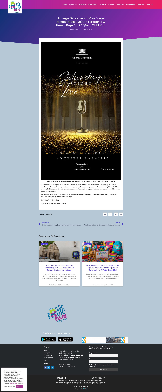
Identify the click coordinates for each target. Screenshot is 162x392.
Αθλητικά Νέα (130, 4)
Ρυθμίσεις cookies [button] (9, 386)
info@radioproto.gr (65, 364)
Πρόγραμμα (73, 4)
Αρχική (65, 4)
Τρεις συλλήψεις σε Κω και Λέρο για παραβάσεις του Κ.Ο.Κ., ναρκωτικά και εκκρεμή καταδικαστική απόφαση (59, 267)
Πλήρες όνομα (93, 353)
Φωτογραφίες (92, 4)
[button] (105, 214)
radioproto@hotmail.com (67, 366)
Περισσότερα (13, 383)
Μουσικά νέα (120, 4)
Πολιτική (111, 4)
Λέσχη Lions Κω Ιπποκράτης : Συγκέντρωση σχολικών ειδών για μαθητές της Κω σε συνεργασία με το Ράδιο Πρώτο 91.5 (102, 267)
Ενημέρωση (102, 4)
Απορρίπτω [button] (20, 383)
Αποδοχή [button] (19, 386)
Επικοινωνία (82, 4)
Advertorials (140, 4)
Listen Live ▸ (149, 4)
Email (90, 359)
